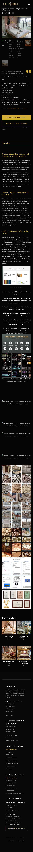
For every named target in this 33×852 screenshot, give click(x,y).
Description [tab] (5, 143)
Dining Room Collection (12, 763)
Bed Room (8, 71)
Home (3, 71)
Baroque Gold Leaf (10, 731)
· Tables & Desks (9, 754)
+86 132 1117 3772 (11, 821)
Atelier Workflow (10, 709)
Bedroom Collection (11, 766)
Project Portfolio (10, 711)
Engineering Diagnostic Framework (14, 793)
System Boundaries (10, 790)
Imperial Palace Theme (11, 735)
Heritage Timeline (10, 706)
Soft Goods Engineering (11, 788)
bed (13, 99)
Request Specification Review (16, 828)
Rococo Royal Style (10, 729)
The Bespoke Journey (11, 805)
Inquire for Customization (12, 810)
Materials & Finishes (11, 783)
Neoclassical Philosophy (12, 726)
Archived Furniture (15, 108)
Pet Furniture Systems (11, 738)
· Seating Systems (10, 752)
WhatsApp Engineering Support (13, 822)
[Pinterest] (9, 13)
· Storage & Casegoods (11, 757)
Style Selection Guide (11, 723)
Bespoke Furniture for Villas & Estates (15, 802)
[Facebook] (2, 13)
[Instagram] (7, 715)
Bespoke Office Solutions (12, 740)
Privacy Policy (11, 840)
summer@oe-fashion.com (13, 824)
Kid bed (25, 108)
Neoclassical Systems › (11, 749)
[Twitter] (6, 13)
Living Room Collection (11, 761)
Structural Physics (10, 785)
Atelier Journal (9, 769)
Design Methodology (11, 780)
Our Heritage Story (10, 704)
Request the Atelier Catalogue (16, 123)
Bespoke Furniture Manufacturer (14, 701)
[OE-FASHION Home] (10, 4)
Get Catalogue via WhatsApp (16, 117)
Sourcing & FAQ (10, 807)
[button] (28, 19)
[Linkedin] (13, 13)
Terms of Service (21, 840)
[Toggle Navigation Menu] (29, 4)
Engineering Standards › (11, 778)
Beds (13, 71)
